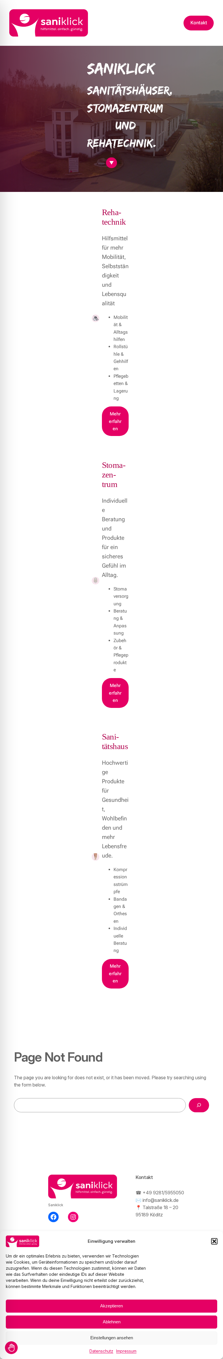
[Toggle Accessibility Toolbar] (11, 1348)
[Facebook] (53, 1217)
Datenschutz (101, 1351)
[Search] (199, 1105)
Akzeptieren (111, 1305)
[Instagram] (73, 1217)
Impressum (126, 1351)
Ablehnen (112, 1321)
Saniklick (55, 1205)
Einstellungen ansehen (111, 1337)
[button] (214, 1241)
